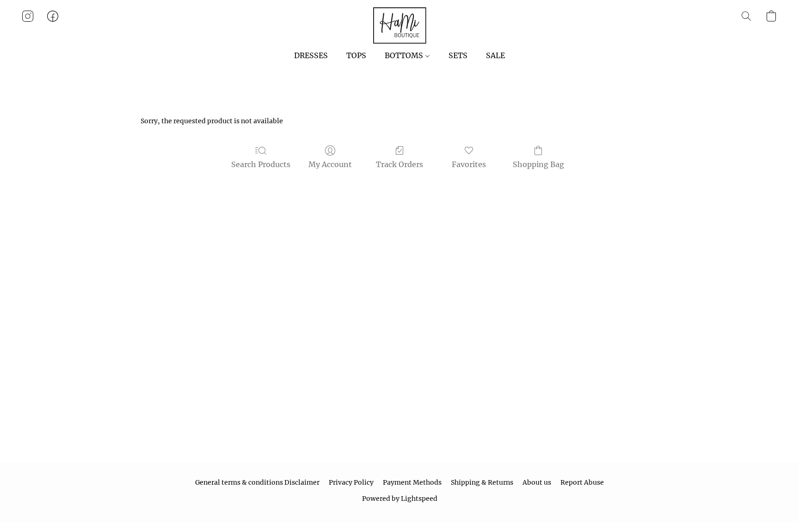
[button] (399, 25)
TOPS (356, 55)
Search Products (260, 164)
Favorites (469, 164)
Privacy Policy (351, 482)
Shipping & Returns (482, 482)
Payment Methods (412, 482)
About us (536, 482)
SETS (458, 55)
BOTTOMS (405, 55)
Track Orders (399, 164)
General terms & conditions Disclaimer (257, 482)
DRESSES (311, 55)
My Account (330, 164)
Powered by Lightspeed (399, 498)
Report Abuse (582, 482)
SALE (495, 55)
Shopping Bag (538, 164)
